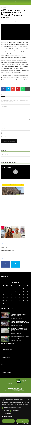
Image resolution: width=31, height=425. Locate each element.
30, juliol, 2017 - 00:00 (19, 21)
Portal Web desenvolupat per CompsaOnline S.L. (15, 390)
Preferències (15, 410)
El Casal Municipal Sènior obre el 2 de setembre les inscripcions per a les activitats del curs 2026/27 (19, 314)
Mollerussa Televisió (8, 21)
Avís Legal (3, 364)
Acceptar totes (8, 421)
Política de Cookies (6, 372)
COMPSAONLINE (25, 423)
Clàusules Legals (5, 357)
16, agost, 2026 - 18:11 (16, 340)
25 (7, 300)
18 (7, 297)
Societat (3, 7)
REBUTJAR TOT (23, 421)
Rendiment (6, 410)
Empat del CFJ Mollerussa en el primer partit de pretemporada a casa (20, 337)
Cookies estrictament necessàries (12, 407)
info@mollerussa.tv (14, 383)
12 (11, 294)
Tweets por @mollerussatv (8, 250)
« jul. (2, 306)
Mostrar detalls (7, 416)
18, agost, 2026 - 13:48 (16, 333)
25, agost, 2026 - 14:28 (16, 325)
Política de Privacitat (7, 424)
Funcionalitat (7, 413)
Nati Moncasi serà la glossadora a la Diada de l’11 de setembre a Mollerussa (20, 322)
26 (11, 300)
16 (27, 294)
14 (19, 294)
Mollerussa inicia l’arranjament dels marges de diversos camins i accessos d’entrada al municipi (19, 329)
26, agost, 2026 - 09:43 (16, 318)
